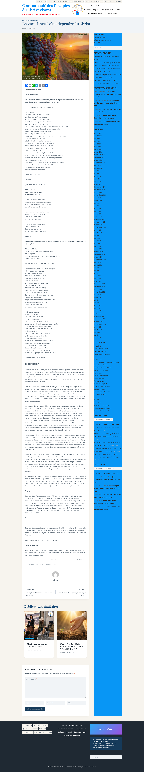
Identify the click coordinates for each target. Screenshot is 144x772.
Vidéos (117, 10)
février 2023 (98, 246)
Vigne (56, 564)
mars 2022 (97, 276)
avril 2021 (97, 305)
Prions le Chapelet (100, 384)
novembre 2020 (99, 319)
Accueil (94, 6)
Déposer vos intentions (102, 40)
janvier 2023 (98, 249)
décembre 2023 (99, 219)
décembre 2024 (99, 187)
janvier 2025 (98, 184)
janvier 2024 (98, 217)
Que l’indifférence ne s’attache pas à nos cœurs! (107, 94)
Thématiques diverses (102, 392)
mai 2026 (97, 141)
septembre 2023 (100, 227)
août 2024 (97, 198)
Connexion (97, 403)
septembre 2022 (100, 260)
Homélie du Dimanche (102, 354)
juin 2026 (97, 138)
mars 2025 (97, 179)
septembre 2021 (100, 292)
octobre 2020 (98, 322)
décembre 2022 (99, 252)
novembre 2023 (99, 222)
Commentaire (31, 679)
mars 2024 (97, 211)
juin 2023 (97, 235)
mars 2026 (97, 147)
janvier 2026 (98, 152)
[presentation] (39, 625)
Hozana (96, 357)
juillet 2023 (98, 233)
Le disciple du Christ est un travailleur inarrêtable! (38, 592)
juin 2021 (97, 300)
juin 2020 (97, 332)
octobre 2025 (98, 160)
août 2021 (97, 295)
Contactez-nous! (110, 14)
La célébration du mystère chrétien (106, 362)
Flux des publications (101, 405)
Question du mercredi (102, 386)
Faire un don (98, 42)
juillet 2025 (98, 168)
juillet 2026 (98, 136)
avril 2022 (97, 273)
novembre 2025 (99, 157)
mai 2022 (97, 270)
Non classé (98, 373)
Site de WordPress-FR (101, 411)
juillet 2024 (98, 200)
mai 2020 (97, 335)
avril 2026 (97, 144)
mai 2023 (97, 238)
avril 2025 (97, 176)
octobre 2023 (98, 225)
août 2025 (97, 165)
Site (69, 703)
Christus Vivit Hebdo (101, 349)
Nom (28, 703)
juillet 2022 (98, 265)
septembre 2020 (100, 324)
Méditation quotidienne (30, 20)
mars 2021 (97, 308)
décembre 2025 (99, 155)
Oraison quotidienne (105, 6)
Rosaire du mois (99, 389)
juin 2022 (97, 268)
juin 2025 (97, 171)
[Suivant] (84, 634)
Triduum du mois (100, 394)
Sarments (49, 564)
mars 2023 (97, 243)
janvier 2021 (98, 313)
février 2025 (98, 182)
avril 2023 (97, 241)
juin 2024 (97, 203)
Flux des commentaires (102, 408)
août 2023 (97, 230)
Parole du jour (99, 378)
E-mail (49, 703)
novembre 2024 (99, 190)
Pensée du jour (99, 381)
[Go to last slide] (27, 634)
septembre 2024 (100, 195)
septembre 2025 (100, 163)
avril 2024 (97, 208)
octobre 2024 (98, 192)
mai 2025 (97, 173)
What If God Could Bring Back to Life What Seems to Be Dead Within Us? (71, 646)
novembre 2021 (99, 287)
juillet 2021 (98, 297)
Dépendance (30, 564)
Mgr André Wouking (101, 370)
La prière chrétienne (101, 365)
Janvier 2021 (98, 359)
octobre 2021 (98, 289)
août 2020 (97, 327)
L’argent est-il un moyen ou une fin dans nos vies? (107, 103)
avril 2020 (97, 338)
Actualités (97, 346)
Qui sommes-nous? (65, 732)
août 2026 (97, 133)
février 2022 (98, 278)
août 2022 (97, 262)
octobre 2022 (98, 257)
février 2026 (98, 149)
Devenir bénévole (100, 38)
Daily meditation (100, 351)
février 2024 (98, 214)
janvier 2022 (98, 281)
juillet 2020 (98, 330)
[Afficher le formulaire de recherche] (33, 1)
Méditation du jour (75, 725)
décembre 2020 (99, 316)
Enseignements (80, 729)
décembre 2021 (99, 284)
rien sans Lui (39, 564)
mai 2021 (97, 303)
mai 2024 (97, 206)
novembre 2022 (99, 254)
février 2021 (98, 311)
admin (26, 28)
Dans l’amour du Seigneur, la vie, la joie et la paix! (72, 592)
